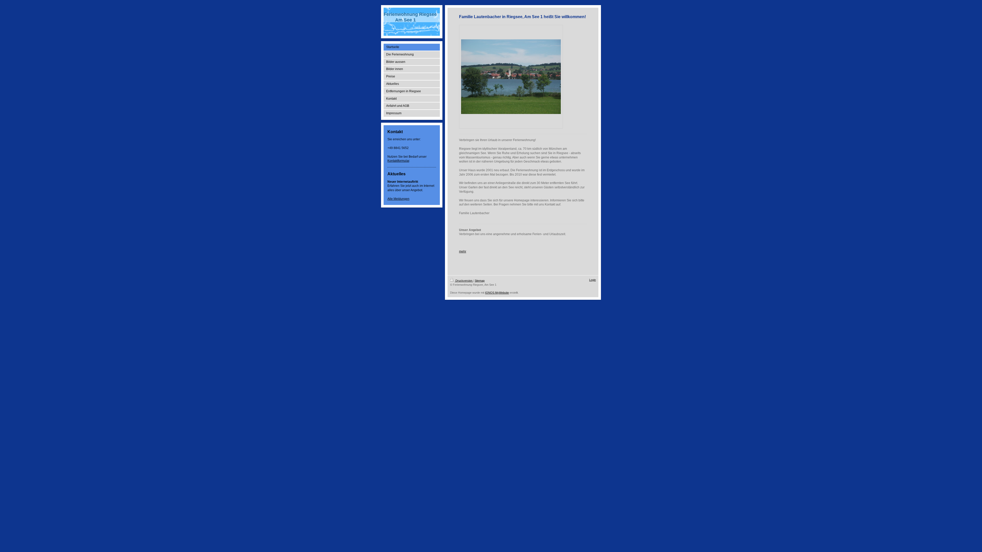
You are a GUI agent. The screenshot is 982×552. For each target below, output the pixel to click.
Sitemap (480, 280)
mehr (462, 251)
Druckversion (464, 280)
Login (592, 279)
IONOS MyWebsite (497, 292)
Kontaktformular (398, 161)
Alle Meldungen (398, 199)
